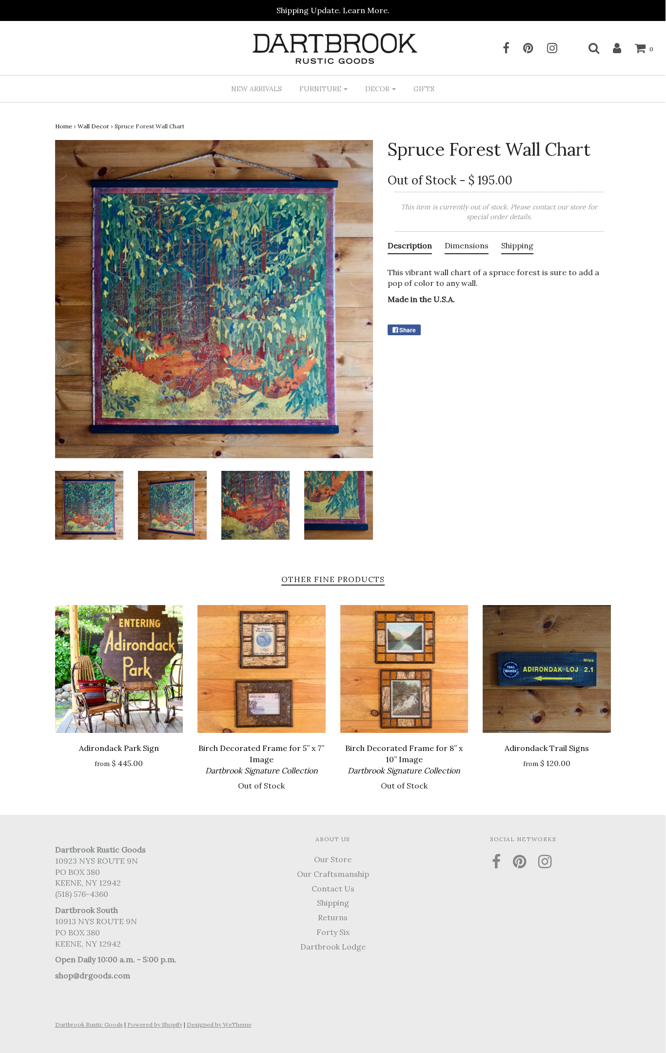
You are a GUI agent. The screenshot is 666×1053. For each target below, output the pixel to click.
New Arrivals (256, 88)
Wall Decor (93, 126)
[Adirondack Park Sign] (119, 669)
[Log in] (611, 48)
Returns (333, 917)
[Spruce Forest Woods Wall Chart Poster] (89, 504)
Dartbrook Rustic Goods (89, 1024)
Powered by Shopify (154, 1024)
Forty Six (333, 932)
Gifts (423, 88)
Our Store (333, 859)
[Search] (587, 48)
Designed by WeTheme (219, 1024)
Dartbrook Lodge (333, 947)
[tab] (410, 248)
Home (63, 126)
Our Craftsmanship (333, 874)
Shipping (333, 903)
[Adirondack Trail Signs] (547, 669)
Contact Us (333, 888)
